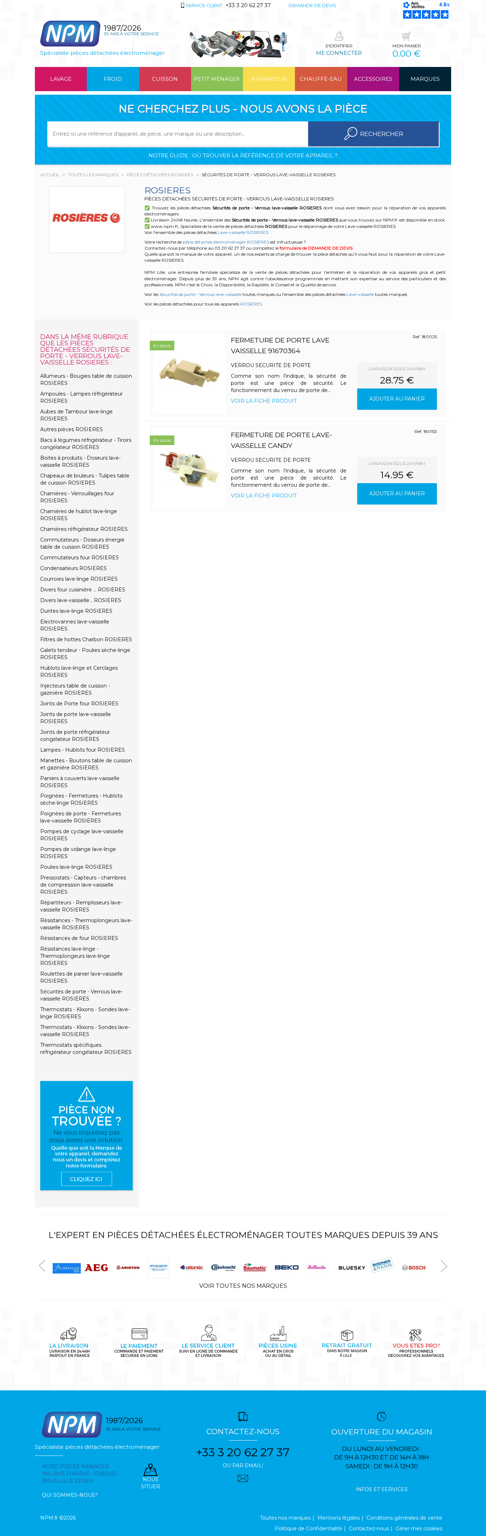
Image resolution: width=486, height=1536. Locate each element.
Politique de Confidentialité (308, 1528)
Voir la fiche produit (264, 401)
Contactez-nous (369, 1528)
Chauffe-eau (321, 78)
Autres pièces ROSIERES (71, 429)
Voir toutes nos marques (243, 1285)
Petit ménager (217, 78)
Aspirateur (269, 78)
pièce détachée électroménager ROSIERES (226, 242)
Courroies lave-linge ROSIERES (79, 579)
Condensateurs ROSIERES (73, 568)
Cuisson (165, 78)
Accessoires (373, 78)
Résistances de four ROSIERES (79, 938)
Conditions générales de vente (404, 1518)
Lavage (61, 78)
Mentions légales (338, 1518)
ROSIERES (251, 304)
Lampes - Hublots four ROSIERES (82, 750)
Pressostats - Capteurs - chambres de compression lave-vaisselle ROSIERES (83, 884)
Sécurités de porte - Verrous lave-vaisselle (200, 294)
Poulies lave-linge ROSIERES (76, 867)
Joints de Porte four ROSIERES (79, 703)
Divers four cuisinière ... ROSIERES (82, 589)
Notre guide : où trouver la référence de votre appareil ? (243, 155)
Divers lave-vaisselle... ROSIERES (80, 600)
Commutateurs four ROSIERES (79, 557)
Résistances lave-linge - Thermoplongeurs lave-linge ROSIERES (75, 956)
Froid (113, 78)
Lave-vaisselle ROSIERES (243, 232)
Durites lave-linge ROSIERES (76, 611)
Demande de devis (312, 5)
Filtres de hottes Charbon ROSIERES (86, 639)
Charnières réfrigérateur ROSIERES (84, 529)
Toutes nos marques (285, 1518)
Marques (425, 78)
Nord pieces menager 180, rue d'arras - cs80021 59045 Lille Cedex (79, 1473)
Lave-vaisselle (360, 294)
